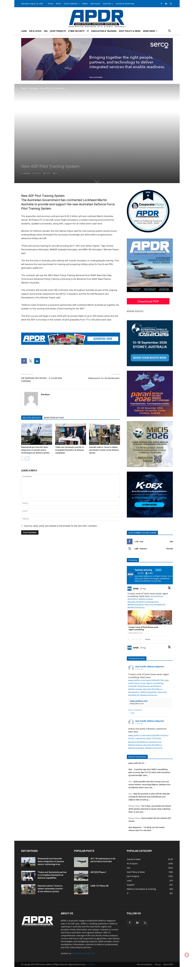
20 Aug (143, 588)
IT (88, 31)
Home (50, 3)
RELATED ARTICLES (32, 418)
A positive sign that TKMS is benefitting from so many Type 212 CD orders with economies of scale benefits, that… (149, 766)
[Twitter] (171, 3)
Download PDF (148, 301)
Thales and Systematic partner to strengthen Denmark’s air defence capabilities (69, 450)
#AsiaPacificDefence (137, 602)
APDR (135, 588)
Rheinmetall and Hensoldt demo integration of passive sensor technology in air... (51, 861)
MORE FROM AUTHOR (54, 418)
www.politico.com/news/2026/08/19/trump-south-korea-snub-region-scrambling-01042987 (148, 683)
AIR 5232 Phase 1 (98, 872)
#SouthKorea (157, 596)
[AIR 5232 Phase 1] (81, 876)
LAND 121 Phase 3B (99, 886)
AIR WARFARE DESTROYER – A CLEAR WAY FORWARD (41, 379)
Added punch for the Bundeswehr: (104, 378)
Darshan (27, 173)
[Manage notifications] (186, 955)
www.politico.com (139, 701)
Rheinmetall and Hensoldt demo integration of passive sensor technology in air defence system (35, 450)
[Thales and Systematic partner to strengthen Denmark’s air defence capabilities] (70, 434)
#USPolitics (133, 599)
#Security (149, 604)
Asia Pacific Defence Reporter (149, 666)
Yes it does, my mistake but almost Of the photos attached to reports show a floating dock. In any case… (150, 802)
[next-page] (27, 458)
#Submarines (155, 742)
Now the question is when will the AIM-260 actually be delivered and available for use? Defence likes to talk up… (149, 790)
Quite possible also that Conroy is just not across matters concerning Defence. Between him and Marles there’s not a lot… (149, 778)
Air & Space (35, 31)
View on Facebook (135, 710)
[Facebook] (161, 3)
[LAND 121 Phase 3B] (81, 889)
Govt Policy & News (130, 31)
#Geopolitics (153, 602)
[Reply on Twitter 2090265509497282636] (129, 639)
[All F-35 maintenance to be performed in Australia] (81, 862)
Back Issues (95, 3)
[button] (169, 31)
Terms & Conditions (144, 964)
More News (149, 31)
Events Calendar (70, 3)
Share (133, 713)
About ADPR (168, 964)
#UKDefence (142, 742)
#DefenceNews (146, 599)
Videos (85, 3)
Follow (169, 549)
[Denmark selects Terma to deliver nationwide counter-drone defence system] (104, 434)
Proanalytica (90, 964)
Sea (46, 31)
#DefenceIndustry (136, 607)
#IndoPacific (160, 604)
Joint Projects (58, 31)
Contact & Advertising (125, 3)
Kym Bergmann (135, 820)
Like (171, 541)
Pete (130, 763)
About (58, 3)
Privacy (158, 964)
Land (24, 31)
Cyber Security (76, 31)
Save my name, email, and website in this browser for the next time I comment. (60, 526)
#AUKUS (132, 742)
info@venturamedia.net (83, 953)
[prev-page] (23, 458)
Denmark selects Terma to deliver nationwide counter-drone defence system (104, 450)
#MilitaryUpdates (136, 604)
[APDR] (97, 17)
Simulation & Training (103, 31)
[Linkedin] (166, 3)
